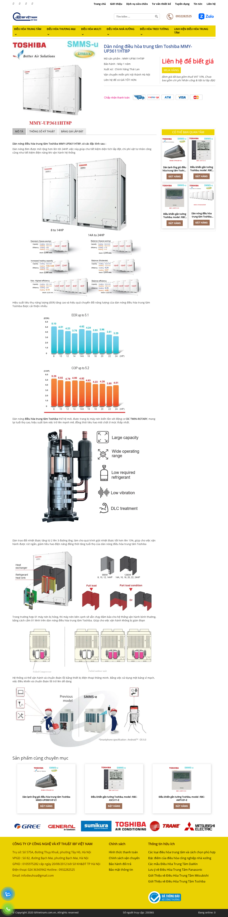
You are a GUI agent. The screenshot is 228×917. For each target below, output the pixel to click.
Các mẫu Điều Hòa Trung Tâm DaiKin (173, 864)
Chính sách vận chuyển (124, 858)
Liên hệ (211, 4)
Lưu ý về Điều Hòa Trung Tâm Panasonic (175, 870)
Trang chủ (100, 4)
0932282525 (183, 16)
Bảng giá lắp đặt (72, 131)
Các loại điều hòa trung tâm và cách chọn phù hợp (182, 852)
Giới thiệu (116, 4)
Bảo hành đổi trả (120, 864)
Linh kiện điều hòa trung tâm (191, 30)
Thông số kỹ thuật (42, 131)
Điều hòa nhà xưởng (120, 29)
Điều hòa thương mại (61, 29)
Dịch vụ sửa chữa (137, 4)
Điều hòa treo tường (154, 29)
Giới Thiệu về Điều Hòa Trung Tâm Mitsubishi (178, 875)
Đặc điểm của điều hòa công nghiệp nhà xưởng (179, 858)
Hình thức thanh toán (123, 852)
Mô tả (19, 131)
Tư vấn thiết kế (161, 4)
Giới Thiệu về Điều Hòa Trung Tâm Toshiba (176, 881)
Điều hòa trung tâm (27, 29)
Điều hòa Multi (91, 29)
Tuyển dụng (182, 4)
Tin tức (198, 4)
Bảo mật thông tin (121, 870)
